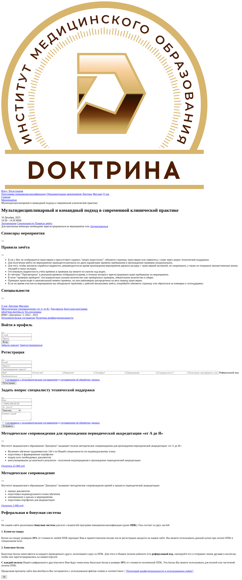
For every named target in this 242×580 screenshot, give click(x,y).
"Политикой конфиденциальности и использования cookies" (159, 571)
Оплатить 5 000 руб (12, 505)
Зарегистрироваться (31, 345)
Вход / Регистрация (12, 191)
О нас (106, 194)
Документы (56, 309)
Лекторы (87, 194)
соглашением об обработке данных (80, 379)
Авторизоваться (99, 226)
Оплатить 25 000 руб (13, 465)
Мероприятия (9, 200)
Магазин (97, 194)
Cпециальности (25, 223)
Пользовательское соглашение (18, 317)
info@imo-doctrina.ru (12, 311)
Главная (5, 197)
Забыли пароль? (10, 345)
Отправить (8, 426)
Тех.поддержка (33, 311)
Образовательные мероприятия (63, 194)
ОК (4, 577)
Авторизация (8, 223)
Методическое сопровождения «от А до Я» (25, 309)
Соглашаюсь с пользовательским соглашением (31, 379)
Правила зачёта (43, 223)
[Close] (2, 241)
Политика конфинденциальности (54, 317)
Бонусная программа (75, 309)
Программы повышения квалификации (23, 194)
